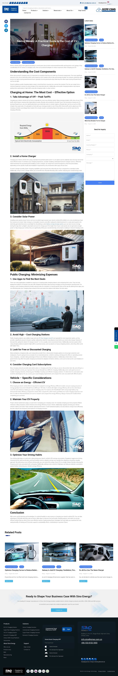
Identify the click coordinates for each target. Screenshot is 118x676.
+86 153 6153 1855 (89, 643)
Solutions (26, 624)
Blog (51, 35)
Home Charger (28, 156)
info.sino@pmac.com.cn (91, 639)
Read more (8, 581)
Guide (101, 40)
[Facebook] (10, 3)
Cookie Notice (111, 671)
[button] (6, 21)
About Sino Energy (9, 643)
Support (26, 643)
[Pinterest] (22, 3)
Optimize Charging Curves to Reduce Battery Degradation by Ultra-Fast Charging (100, 43)
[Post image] (91, 30)
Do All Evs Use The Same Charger (95, 95)
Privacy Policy (102, 671)
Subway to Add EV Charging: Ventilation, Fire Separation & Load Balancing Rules (100, 69)
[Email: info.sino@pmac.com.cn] (116, 343)
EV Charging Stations (28, 62)
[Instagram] (13, 3)
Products (6, 624)
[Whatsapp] (27, 3)
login (68, 629)
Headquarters (103, 3)
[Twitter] (20, 3)
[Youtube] (17, 3)
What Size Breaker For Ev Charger (95, 121)
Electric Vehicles (15, 62)
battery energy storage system (54, 224)
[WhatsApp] (116, 347)
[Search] (86, 8)
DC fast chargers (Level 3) (46, 338)
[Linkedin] (15, 3)
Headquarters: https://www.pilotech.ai (93, 661)
